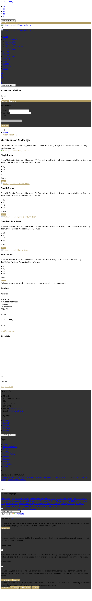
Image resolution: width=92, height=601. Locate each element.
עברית (3, 503)
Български (34, 501)
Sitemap (75, 477)
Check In (4, 110)
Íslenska (9, 503)
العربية (57, 498)
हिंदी (57, 501)
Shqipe (32, 506)
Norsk (15, 503)
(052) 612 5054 (7, 2)
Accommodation (10, 39)
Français (6, 428)
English (6, 423)
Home (5, 36)
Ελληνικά (46, 498)
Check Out (5, 113)
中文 (57, 506)
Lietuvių (76, 498)
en (4, 9)
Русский (4, 506)
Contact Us (7, 66)
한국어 (57, 503)
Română (11, 506)
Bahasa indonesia (80, 501)
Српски (26, 506)
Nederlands (24, 503)
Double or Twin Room (14, 46)
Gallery (6, 54)
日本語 (52, 503)
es (4, 11)
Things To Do (9, 56)
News (5, 68)
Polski (72, 503)
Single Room (10, 41)
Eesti (52, 498)
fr (4, 14)
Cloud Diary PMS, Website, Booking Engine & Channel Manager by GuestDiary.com (35, 477)
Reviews (6, 59)
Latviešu (83, 498)
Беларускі (44, 501)
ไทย (37, 503)
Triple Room (10, 49)
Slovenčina (50, 506)
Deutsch (6, 420)
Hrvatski (69, 501)
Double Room (11, 44)
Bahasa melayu (18, 501)
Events (6, 63)
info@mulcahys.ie (8, 331)
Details (3, 181)
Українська (44, 503)
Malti (28, 501)
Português (65, 503)
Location (6, 61)
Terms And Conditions (17, 479)
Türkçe (32, 503)
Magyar (62, 501)
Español (6, 425)
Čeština (52, 501)
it (3, 16)
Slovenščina (41, 506)
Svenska (19, 506)
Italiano (6, 430)
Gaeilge (69, 498)
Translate (20, 514)
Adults (3, 115)
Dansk (39, 498)
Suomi (63, 498)
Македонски (6, 501)
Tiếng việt (80, 503)
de (4, 6)
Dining (6, 51)
